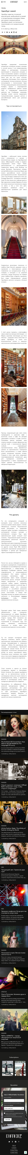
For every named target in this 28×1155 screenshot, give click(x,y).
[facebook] (5, 32)
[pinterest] (7, 32)
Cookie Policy (14, 1152)
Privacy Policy (14, 1150)
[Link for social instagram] (15, 1142)
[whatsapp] (14, 32)
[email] (2, 32)
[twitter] (11, 32)
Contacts (14, 1147)
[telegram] (16, 32)
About (14, 1145)
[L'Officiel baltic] (14, 2)
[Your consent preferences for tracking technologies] (25, 1152)
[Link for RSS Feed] (18, 1142)
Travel (3, 8)
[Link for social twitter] (9, 1142)
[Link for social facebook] (12, 1142)
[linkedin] (9, 32)
